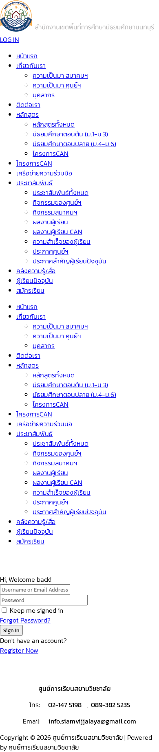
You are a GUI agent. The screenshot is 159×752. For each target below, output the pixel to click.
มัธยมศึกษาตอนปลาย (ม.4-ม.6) (74, 144)
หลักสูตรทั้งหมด (54, 124)
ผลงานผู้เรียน (50, 222)
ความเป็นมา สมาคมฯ (60, 75)
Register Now (19, 650)
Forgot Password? (25, 620)
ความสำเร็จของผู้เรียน (62, 241)
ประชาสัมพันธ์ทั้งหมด (60, 192)
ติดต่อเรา (28, 105)
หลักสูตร (27, 114)
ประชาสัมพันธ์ (34, 183)
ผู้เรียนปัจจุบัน (34, 280)
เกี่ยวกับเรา (31, 65)
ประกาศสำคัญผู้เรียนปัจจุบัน (69, 261)
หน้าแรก (27, 56)
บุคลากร (44, 95)
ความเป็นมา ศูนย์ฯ (57, 85)
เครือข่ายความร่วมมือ (44, 173)
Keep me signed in (36, 610)
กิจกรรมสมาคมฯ (55, 212)
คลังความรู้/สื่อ (35, 271)
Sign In (11, 630)
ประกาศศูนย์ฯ (50, 251)
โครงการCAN (50, 153)
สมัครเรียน (30, 290)
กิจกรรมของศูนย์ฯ (57, 202)
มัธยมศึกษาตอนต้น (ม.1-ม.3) (70, 134)
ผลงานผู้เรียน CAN (57, 232)
